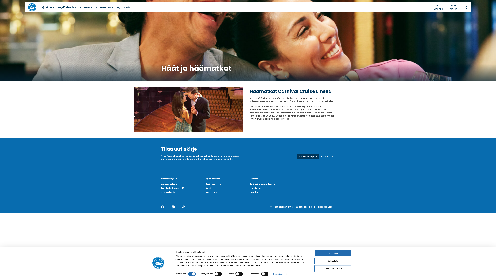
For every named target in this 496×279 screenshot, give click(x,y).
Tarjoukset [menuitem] (45, 7)
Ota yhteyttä (438, 7)
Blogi (208, 188)
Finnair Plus (255, 192)
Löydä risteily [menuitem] (66, 7)
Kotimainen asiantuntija (262, 184)
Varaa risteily (453, 7)
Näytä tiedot (278, 274)
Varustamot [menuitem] (103, 7)
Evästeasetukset (305, 206)
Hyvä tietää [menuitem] (124, 7)
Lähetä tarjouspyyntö (172, 188)
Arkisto (325, 156)
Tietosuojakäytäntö (281, 206)
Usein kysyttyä (213, 184)
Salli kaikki (333, 253)
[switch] (218, 274)
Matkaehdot (211, 192)
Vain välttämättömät (333, 268)
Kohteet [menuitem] (85, 7)
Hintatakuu (255, 188)
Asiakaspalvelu (169, 184)
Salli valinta (333, 261)
